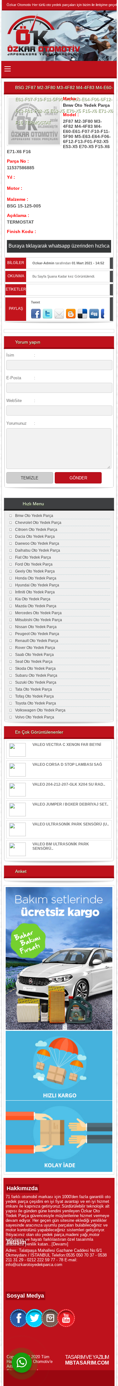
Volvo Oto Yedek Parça (34, 717)
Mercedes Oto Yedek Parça (38, 613)
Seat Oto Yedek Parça (34, 661)
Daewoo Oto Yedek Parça (37, 543)
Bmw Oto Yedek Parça (86, 105)
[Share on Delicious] (82, 314)
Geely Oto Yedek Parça (35, 571)
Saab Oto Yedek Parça (34, 654)
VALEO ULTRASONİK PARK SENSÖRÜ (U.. (70, 824)
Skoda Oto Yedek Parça (35, 668)
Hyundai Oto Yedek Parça (37, 585)
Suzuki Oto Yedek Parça (35, 682)
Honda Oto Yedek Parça (35, 578)
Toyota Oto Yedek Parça (35, 703)
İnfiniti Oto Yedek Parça (35, 592)
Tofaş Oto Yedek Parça (34, 696)
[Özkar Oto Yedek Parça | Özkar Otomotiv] (44, 55)
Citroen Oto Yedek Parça (36, 529)
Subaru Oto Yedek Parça (36, 675)
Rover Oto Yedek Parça (35, 647)
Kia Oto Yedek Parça (32, 599)
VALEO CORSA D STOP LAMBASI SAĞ (67, 764)
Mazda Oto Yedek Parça (35, 606)
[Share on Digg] (94, 314)
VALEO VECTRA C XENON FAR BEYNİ (66, 744)
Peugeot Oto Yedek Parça (37, 634)
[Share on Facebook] (36, 314)
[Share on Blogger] (71, 314)
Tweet (35, 302)
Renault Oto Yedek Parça (36, 641)
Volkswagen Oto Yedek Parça (40, 710)
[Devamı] (60, 1244)
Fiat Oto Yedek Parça (33, 557)
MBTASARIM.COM (87, 1362)
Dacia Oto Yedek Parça (35, 536)
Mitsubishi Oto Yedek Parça (38, 620)
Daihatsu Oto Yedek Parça (37, 550)
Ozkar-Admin (43, 263)
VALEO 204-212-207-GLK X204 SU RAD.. (68, 784)
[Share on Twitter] (47, 314)
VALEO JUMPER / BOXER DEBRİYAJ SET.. (70, 804)
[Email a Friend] (59, 314)
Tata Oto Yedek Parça (33, 689)
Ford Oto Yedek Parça (34, 564)
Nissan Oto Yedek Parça (36, 627)
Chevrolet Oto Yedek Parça (38, 522)
